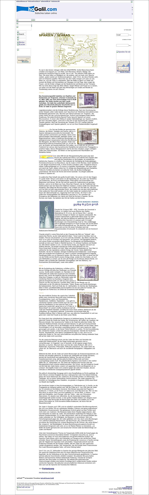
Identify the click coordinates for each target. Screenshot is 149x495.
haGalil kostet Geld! (47, 478)
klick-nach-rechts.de (34, 1)
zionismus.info (55, 1)
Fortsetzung (48, 468)
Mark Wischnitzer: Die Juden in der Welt (49, 472)
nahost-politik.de (45, 1)
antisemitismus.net (21, 1)
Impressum (129, 486)
